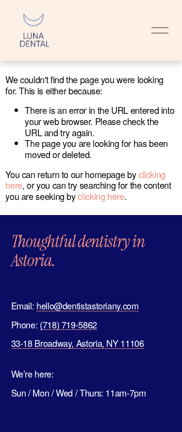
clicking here (101, 196)
